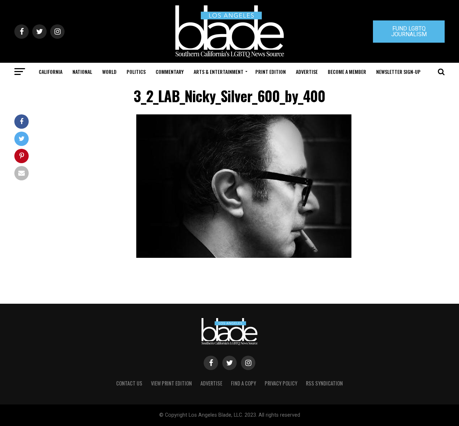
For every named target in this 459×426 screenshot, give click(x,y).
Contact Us (129, 383)
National (82, 71)
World (109, 71)
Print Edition (270, 71)
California (50, 71)
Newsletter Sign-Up (398, 71)
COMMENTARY (170, 71)
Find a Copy (243, 383)
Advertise (307, 71)
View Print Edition (171, 383)
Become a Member (347, 71)
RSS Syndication (324, 383)
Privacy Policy (281, 383)
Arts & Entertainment (218, 71)
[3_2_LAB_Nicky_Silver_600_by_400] (243, 255)
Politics (136, 71)
